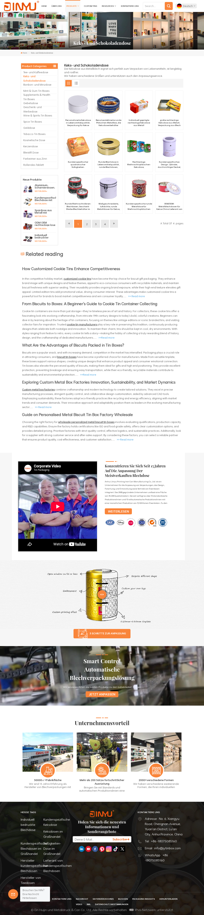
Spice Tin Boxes (32, 122)
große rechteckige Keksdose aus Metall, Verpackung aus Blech (169, 123)
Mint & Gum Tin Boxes (36, 91)
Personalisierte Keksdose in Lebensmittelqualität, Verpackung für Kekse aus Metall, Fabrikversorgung (78, 123)
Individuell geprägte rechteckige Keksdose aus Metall (139, 123)
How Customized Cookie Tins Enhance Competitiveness (71, 268)
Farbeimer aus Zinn (35, 159)
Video (79, 904)
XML (89, 904)
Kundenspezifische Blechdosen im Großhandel (34, 848)
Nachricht (82, 898)
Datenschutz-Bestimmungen (111, 904)
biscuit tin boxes (66, 357)
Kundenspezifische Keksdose (56, 822)
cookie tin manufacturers (82, 324)
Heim (44, 6)
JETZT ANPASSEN (102, 694)
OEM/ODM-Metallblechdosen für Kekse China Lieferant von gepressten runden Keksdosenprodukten (169, 206)
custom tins (90, 6)
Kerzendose (30, 146)
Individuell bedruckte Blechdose (28, 824)
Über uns (56, 6)
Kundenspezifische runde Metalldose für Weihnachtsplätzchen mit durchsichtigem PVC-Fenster (139, 206)
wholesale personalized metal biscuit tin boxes (86, 422)
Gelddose (29, 128)
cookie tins (84, 279)
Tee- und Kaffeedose (35, 72)
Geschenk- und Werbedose (32, 109)
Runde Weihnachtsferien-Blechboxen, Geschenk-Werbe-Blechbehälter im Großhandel (78, 206)
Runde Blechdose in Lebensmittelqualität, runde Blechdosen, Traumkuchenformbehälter (108, 165)
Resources (108, 6)
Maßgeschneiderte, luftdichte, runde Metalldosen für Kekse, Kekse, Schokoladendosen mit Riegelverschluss (108, 206)
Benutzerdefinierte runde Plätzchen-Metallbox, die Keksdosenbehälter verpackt (108, 123)
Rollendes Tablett (33, 165)
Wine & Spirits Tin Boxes (37, 115)
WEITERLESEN (40, 191)
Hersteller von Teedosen (31, 880)
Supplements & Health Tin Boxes (36, 97)
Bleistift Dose (31, 152)
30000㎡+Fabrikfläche (48, 780)
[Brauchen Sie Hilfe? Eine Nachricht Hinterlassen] (13, 894)
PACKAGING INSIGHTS (143, 898)
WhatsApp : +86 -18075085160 (156, 858)
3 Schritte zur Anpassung (108, 633)
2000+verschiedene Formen (156, 780)
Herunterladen (168, 898)
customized (71, 279)
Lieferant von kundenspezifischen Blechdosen (57, 865)
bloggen (123, 898)
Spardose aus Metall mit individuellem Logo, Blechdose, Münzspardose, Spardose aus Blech (45, 211)
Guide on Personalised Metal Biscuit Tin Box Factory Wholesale (77, 414)
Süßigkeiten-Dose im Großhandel (52, 848)
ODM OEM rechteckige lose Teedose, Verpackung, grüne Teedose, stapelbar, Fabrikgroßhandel (45, 223)
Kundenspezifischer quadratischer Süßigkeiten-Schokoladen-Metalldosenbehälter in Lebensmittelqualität (78, 165)
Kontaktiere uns (130, 6)
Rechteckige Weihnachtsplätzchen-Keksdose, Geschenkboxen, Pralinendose (139, 165)
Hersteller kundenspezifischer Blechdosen (34, 865)
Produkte (71, 6)
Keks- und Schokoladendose (34, 78)
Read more (138, 296)
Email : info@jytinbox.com (163, 848)
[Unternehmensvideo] (57, 551)
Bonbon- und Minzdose (37, 85)
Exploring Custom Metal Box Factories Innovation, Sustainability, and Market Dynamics (99, 382)
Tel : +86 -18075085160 (161, 841)
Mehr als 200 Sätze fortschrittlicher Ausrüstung (102, 781)
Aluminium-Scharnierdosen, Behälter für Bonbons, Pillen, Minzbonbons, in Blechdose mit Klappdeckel (45, 186)
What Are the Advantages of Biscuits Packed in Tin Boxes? (73, 345)
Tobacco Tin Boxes (34, 134)
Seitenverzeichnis (103, 898)
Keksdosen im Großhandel (53, 834)
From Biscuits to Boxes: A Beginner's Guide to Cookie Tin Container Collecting (89, 304)
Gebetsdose (30, 103)
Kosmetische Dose (34, 140)
